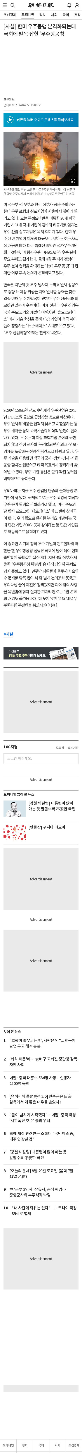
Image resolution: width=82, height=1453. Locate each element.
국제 (41, 1445)
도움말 (60, 748)
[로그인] (77, 5)
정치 (25, 1445)
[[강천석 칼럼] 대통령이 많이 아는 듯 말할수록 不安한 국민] (14, 809)
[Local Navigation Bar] (4, 5)
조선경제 (73, 1445)
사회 (57, 1445)
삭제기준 (73, 748)
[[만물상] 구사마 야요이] (14, 833)
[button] (4, 5)
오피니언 (8, 1445)
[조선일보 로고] (41, 5)
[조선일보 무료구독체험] (41, 653)
